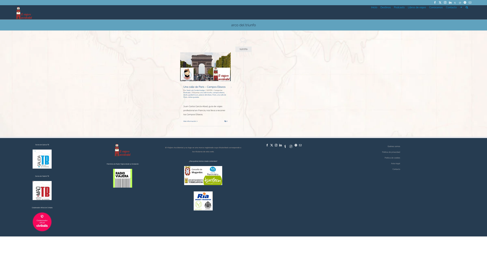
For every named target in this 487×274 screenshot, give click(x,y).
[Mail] (300, 145)
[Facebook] (267, 145)
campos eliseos (218, 92)
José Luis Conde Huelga (196, 90)
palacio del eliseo (205, 95)
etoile (185, 95)
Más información (189, 121)
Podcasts (186, 92)
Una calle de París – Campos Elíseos (204, 86)
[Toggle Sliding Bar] (461, 7)
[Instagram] (276, 145)
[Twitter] (271, 145)
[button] (467, 7)
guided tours (193, 95)
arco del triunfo (206, 92)
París (214, 95)
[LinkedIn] (280, 145)
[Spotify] (296, 145)
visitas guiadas (193, 97)
